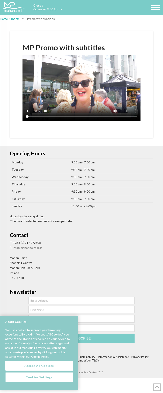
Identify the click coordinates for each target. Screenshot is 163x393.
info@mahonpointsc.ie (27, 247)
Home (4, 19)
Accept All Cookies (39, 365)
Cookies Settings (39, 377)
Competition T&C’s (88, 360)
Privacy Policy (140, 357)
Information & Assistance (113, 357)
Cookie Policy (40, 356)
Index (15, 19)
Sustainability (87, 357)
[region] (39, 353)
